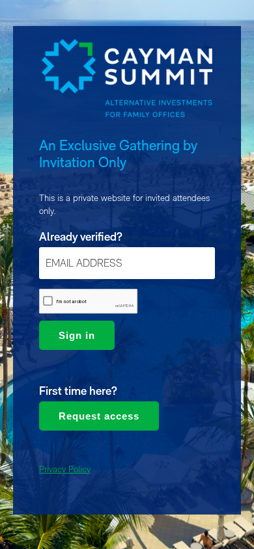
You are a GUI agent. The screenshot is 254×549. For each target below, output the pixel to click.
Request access (99, 416)
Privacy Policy (65, 469)
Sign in (77, 335)
